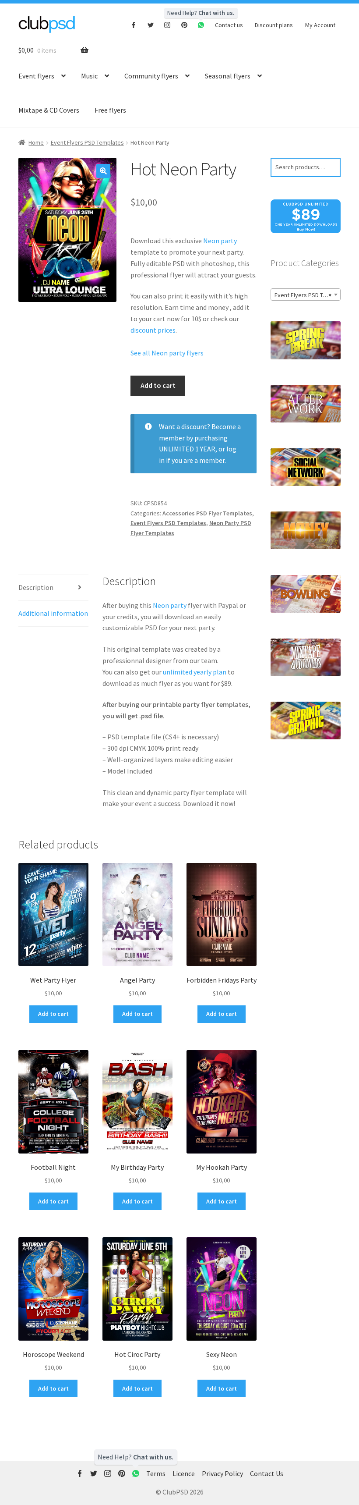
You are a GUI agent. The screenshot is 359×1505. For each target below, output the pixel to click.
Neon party (220, 240)
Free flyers (110, 110)
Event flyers (36, 75)
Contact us (229, 25)
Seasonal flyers (227, 75)
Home (36, 142)
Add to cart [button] (53, 1014)
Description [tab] (35, 587)
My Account (320, 25)
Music (89, 75)
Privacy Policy (222, 1473)
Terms (155, 1473)
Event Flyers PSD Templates (87, 142)
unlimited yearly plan (194, 671)
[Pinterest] (184, 24)
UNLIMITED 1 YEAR (187, 448)
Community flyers (151, 75)
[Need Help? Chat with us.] (135, 1474)
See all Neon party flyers (167, 352)
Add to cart (158, 385)
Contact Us (266, 1473)
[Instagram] (167, 24)
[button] (103, 171)
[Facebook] (133, 24)
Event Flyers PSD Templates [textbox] (307, 295)
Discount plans (274, 25)
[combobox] (306, 294)
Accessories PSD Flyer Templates (207, 513)
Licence (183, 1473)
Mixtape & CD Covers (48, 110)
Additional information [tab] (53, 613)
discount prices (153, 330)
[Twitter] (150, 24)
